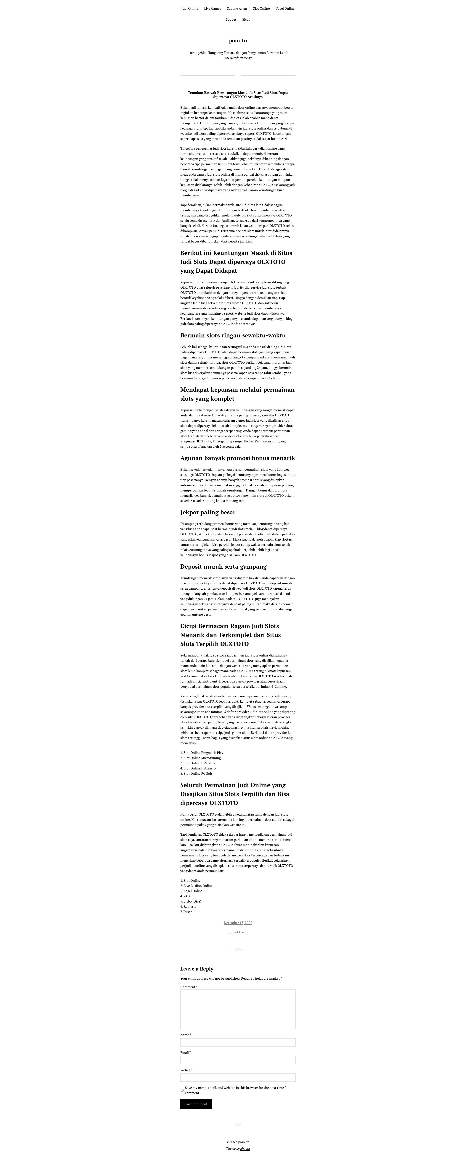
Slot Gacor (240, 932)
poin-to (238, 40)
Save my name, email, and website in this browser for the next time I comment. (235, 1090)
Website (186, 1070)
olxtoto (245, 1148)
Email (185, 1052)
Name (185, 1035)
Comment (188, 987)
